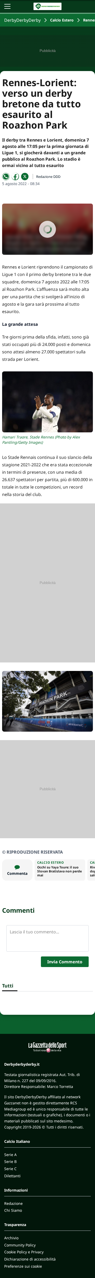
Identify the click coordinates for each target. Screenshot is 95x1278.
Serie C (10, 1168)
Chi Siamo (13, 1210)
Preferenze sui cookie (23, 1266)
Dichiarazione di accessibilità (30, 1259)
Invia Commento (64, 962)
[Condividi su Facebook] (15, 176)
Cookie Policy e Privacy (24, 1251)
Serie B (10, 1161)
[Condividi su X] (24, 176)
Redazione (13, 1203)
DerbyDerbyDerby (22, 20)
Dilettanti (12, 1175)
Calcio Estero (62, 20)
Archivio (11, 1237)
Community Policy (20, 1245)
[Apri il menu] (7, 6)
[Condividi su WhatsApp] (6, 176)
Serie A (10, 1154)
